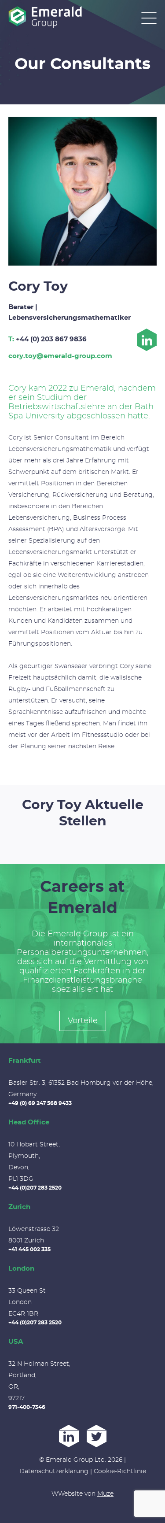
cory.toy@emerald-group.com (60, 356)
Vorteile (83, 1021)
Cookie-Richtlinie (120, 1471)
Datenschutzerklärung (53, 1471)
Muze (105, 1494)
